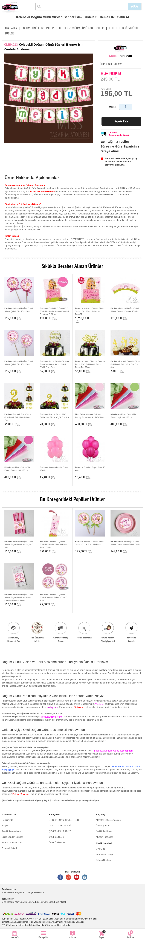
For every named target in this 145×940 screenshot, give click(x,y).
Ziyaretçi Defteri (9, 848)
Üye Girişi (100, 849)
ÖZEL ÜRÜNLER (57, 842)
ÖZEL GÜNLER (56, 837)
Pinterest (76, 877)
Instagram (85, 877)
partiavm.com (58, 800)
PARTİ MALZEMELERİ (60, 825)
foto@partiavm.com (105, 191)
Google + (68, 877)
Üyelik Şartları (102, 825)
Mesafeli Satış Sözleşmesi (108, 820)
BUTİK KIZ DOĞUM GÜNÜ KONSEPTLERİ (81, 28)
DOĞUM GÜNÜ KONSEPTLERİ (38, 28)
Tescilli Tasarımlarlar (11, 831)
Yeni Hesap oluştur (105, 854)
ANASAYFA (11, 28)
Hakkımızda (7, 820)
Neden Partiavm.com (12, 842)
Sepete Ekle (121, 121)
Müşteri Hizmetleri (104, 837)
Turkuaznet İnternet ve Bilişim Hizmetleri (26, 925)
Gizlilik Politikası (104, 831)
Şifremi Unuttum (103, 860)
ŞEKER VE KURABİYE (60, 831)
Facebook (64, 707)
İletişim (5, 825)
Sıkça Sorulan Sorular (12, 837)
